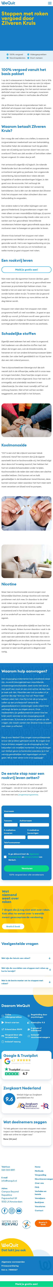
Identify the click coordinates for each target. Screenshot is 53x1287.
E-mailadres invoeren (10, 831)
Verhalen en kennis (40, 1192)
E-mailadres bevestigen (33, 831)
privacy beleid (31, 857)
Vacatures (40, 1206)
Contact (39, 1210)
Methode (39, 1171)
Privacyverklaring (9, 1266)
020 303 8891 (8, 1170)
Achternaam (26, 820)
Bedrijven (39, 1202)
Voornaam (9, 811)
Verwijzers (40, 1198)
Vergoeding (40, 1175)
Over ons (39, 1183)
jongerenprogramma (28, 794)
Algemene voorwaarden (13, 1262)
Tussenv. (8, 820)
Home (37, 1167)
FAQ (37, 1187)
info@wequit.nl (9, 1180)
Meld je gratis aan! (26, 269)
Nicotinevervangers (43, 1179)
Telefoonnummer (12, 842)
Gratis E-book (13, 926)
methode (38, 757)
